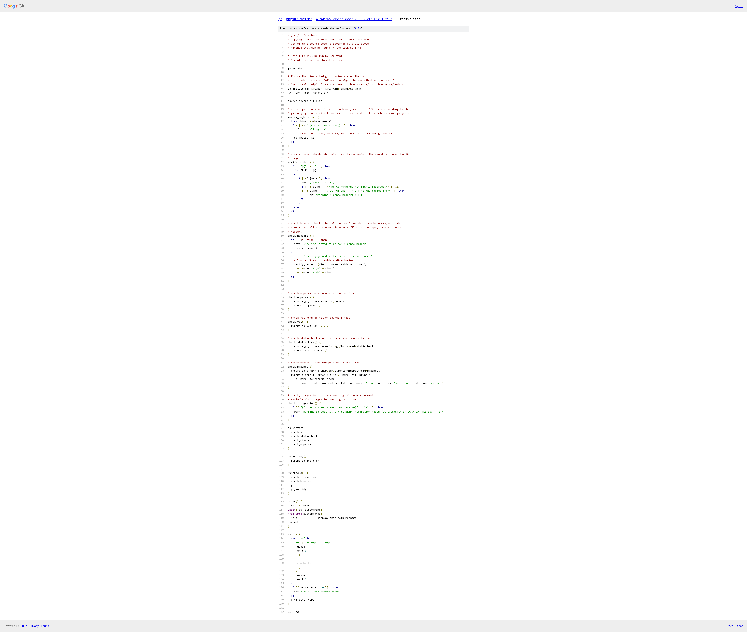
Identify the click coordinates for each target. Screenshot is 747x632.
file (358, 28)
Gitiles (23, 626)
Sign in (739, 6)
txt (730, 626)
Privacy (34, 626)
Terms (45, 626)
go (280, 19)
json (740, 626)
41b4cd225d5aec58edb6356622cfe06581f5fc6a (354, 19)
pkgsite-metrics (299, 19)
